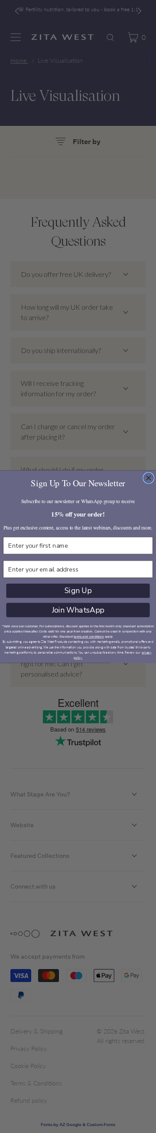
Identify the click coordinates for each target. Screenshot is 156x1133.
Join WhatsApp (78, 610)
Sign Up (78, 590)
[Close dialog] (148, 478)
